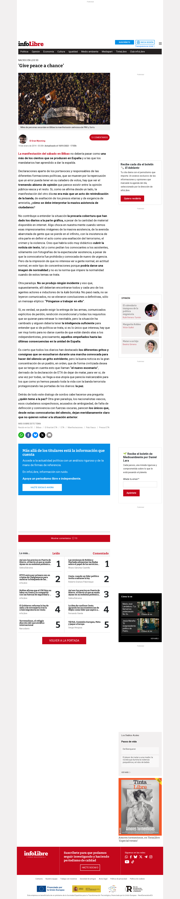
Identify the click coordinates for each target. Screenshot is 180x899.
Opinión (36, 51)
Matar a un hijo (130, 341)
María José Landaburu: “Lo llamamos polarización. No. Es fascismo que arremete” (129, 609)
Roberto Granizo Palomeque (81, 582)
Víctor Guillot (128, 327)
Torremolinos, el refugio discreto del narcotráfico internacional (31, 623)
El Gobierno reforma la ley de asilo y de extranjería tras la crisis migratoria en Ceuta (34, 607)
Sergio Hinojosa (75, 627)
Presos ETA (104, 427)
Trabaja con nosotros (68, 879)
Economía (48, 51)
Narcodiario (24, 628)
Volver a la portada (64, 640)
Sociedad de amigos (88, 879)
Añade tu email (131, 479)
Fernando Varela (75, 613)
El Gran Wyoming (37, 141)
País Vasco (91, 427)
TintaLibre (121, 51)
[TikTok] (132, 862)
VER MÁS (154, 639)
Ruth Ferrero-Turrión (132, 317)
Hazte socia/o (90, 867)
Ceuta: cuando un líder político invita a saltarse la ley (83, 577)
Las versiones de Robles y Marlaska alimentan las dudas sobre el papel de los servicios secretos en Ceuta (83, 563)
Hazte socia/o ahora (42, 487)
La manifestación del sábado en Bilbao (44, 153)
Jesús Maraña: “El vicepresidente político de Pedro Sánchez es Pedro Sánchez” (129, 626)
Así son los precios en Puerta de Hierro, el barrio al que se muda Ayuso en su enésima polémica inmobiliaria (35, 563)
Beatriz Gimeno (130, 344)
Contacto (39, 879)
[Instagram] (150, 857)
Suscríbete (124, 42)
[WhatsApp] (126, 857)
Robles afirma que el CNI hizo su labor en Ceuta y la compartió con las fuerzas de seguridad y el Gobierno (35, 593)
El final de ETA (51, 427)
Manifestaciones (75, 427)
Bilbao (38, 427)
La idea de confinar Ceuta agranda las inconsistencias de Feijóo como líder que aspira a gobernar (83, 608)
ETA (62, 427)
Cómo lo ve (126, 596)
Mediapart (107, 51)
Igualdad (73, 51)
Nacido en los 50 (25, 427)
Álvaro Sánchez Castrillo (79, 568)
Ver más (125, 772)
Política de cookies (137, 879)
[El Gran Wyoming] (22, 138)
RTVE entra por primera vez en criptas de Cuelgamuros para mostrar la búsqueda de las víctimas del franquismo (34, 578)
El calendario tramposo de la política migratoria (130, 309)
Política (24, 51)
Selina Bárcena (26, 568)
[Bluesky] (135, 857)
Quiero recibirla (132, 198)
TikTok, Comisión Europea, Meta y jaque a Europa (84, 623)
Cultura (61, 51)
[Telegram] (145, 857)
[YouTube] (127, 862)
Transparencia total (144, 46)
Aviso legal (103, 879)
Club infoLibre (137, 51)
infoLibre (23, 583)
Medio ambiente (89, 51)
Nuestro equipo (51, 879)
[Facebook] (131, 857)
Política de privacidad (118, 879)
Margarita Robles (132, 324)
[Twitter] (140, 857)
